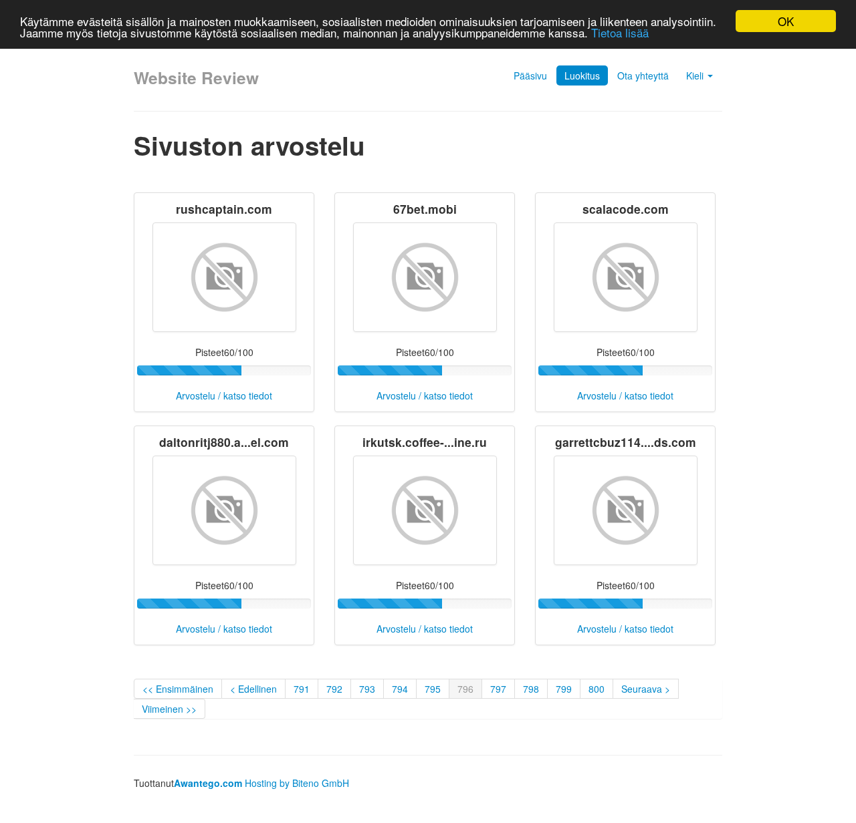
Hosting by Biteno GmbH (297, 783)
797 (498, 688)
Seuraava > (645, 688)
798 (531, 688)
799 (564, 688)
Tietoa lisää (620, 33)
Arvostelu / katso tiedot (224, 395)
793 (367, 688)
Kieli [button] (696, 75)
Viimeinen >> (169, 708)
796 (465, 688)
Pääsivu (530, 75)
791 (302, 688)
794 (400, 688)
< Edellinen (253, 688)
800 (596, 688)
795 (433, 688)
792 (334, 688)
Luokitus (582, 75)
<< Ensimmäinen (177, 688)
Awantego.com (208, 783)
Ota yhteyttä (643, 75)
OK (786, 21)
